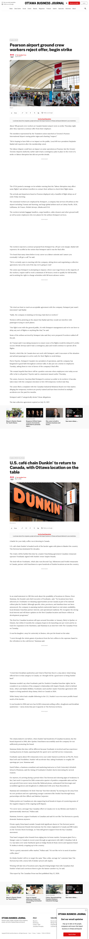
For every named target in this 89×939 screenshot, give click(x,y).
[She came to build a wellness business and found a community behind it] (54, 413)
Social (7, 418)
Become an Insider (55, 921)
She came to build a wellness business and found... (53, 422)
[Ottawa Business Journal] (44, 3)
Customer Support (55, 926)
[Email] (26, 113)
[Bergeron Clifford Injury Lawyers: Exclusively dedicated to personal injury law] (34, 413)
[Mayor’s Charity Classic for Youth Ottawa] (14, 413)
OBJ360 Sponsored (30, 418)
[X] (34, 113)
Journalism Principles (38, 926)
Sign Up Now (72, 934)
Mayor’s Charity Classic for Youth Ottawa (13, 422)
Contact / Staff (36, 924)
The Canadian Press (21, 55)
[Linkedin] (38, 113)
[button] (85, 9)
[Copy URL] (22, 113)
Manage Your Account (56, 922)
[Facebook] (30, 113)
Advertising (35, 922)
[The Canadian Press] (12, 56)
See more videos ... (72, 421)
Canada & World (13, 40)
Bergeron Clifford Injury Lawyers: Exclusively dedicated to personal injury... (33, 423)
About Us (35, 921)
